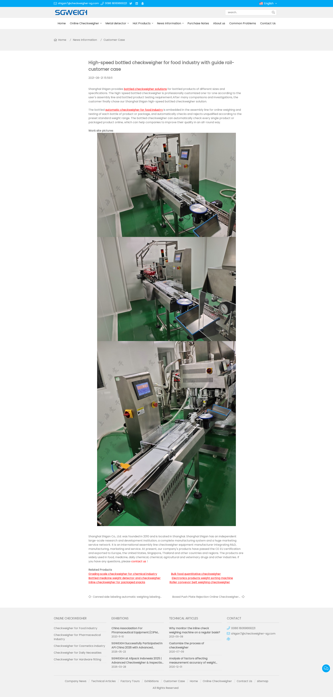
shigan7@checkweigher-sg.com (78, 3)
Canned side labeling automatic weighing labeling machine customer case (126, 597)
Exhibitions (151, 681)
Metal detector (115, 23)
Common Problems (242, 23)
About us (219, 23)
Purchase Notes (198, 23)
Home (62, 23)
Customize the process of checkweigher (186, 645)
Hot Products (142, 23)
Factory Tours (130, 681)
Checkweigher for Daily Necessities (77, 653)
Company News (75, 681)
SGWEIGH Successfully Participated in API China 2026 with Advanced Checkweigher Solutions (137, 647)
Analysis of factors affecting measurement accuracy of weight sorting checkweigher (192, 662)
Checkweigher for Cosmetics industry (79, 646)
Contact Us (268, 23)
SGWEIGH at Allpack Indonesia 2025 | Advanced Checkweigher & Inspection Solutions (138, 662)
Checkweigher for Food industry (75, 628)
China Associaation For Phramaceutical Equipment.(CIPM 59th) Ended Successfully (134, 632)
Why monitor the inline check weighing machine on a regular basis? (194, 630)
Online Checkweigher (84, 23)
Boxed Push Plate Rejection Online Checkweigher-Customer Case (206, 597)
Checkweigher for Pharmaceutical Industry (77, 637)
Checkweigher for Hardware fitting (77, 659)
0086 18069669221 (116, 3)
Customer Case (114, 40)
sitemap (262, 681)
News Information (169, 23)
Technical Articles (103, 681)
